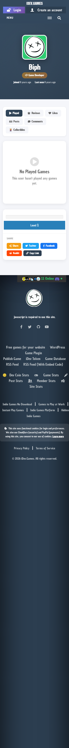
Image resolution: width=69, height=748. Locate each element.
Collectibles (19, 130)
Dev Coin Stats (18, 375)
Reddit (16, 253)
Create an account (48, 10)
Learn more (58, 436)
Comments (37, 121)
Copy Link (34, 253)
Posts (16, 121)
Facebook (50, 245)
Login (16, 10)
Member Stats (45, 380)
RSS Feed (13, 364)
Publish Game (12, 358)
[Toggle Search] (59, 18)
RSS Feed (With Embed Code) (43, 364)
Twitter (32, 245)
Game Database (55, 358)
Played (16, 113)
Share (15, 245)
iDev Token (33, 358)
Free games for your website (26, 347)
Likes (55, 113)
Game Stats (50, 375)
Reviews (36, 113)
